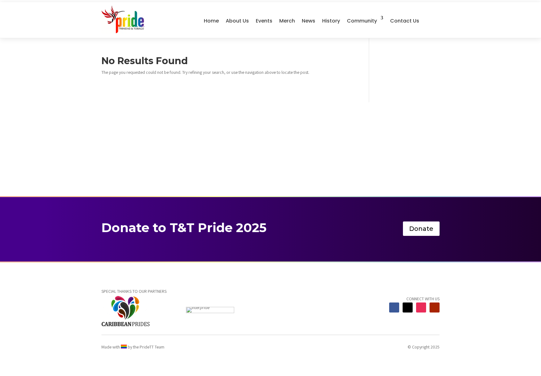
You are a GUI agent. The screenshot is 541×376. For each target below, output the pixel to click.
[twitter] (408, 307)
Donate (421, 228)
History (331, 20)
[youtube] (435, 307)
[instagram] (421, 307)
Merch (287, 20)
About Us (237, 20)
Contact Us (404, 20)
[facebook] (394, 307)
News (308, 20)
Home (211, 20)
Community (362, 20)
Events (264, 20)
